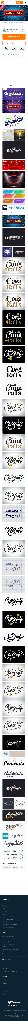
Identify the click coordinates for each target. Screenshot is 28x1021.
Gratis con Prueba (14, 36)
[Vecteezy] (2, 2)
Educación (5, 966)
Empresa (4, 963)
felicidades (7, 919)
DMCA (4, 990)
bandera (15, 919)
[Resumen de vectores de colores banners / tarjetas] (13, 208)
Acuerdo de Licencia (7, 988)
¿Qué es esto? (17, 54)
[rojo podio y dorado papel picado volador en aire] (13, 176)
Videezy (4, 960)
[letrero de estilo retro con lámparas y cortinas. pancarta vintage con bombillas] (13, 190)
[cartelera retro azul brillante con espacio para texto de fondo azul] (4, 218)
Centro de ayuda (6, 1016)
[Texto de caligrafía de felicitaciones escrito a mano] (13, 895)
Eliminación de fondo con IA (9, 976)
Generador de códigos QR (9, 979)
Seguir (22, 31)
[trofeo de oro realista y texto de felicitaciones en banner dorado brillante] (8, 146)
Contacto (4, 1019)
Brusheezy (5, 954)
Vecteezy (4, 957)
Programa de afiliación (8, 993)
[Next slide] (21, 919)
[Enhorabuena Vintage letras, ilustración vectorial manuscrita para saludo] (13, 807)
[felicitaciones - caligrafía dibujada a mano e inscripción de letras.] (10, 787)
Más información (8, 57)
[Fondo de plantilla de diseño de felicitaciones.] (8, 134)
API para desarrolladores (8, 968)
